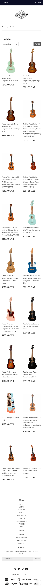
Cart (39, 3)
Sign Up (37, 559)
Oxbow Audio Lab (22, 575)
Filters (37, 44)
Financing (21, 543)
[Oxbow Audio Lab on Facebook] (19, 569)
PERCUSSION (21, 515)
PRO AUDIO (21, 518)
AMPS (21, 507)
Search (21, 535)
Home (3, 27)
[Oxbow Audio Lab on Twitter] (15, 569)
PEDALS (21, 513)
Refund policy (21, 540)
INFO (21, 527)
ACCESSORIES (21, 521)
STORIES (22, 524)
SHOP (22, 504)
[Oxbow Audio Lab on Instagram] (23, 569)
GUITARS (21, 510)
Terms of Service (21, 537)
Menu (6, 3)
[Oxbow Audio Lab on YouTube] (26, 569)
